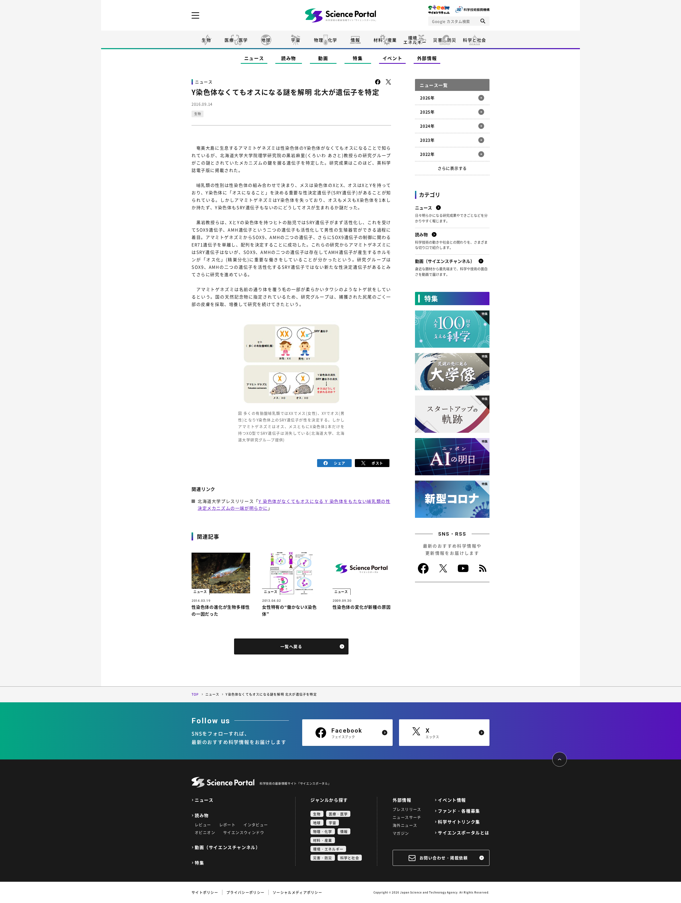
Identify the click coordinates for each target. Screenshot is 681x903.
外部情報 (427, 58)
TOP (195, 694)
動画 (323, 58)
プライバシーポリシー (245, 892)
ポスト (377, 462)
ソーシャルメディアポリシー (297, 892)
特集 (358, 58)
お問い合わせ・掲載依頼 (444, 858)
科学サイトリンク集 (459, 822)
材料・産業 (385, 40)
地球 (266, 40)
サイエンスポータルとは (463, 833)
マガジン (401, 833)
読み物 (288, 58)
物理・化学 (325, 40)
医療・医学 (236, 40)
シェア (339, 462)
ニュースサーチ (407, 817)
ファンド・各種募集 (459, 811)
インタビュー (255, 824)
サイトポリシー (205, 892)
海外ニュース (405, 825)
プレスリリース (407, 809)
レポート (227, 824)
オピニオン (205, 832)
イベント (392, 58)
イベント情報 (452, 800)
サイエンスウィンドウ (243, 832)
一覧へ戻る (291, 646)
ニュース (254, 58)
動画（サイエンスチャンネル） (227, 847)
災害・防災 (444, 40)
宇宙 (295, 40)
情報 (355, 40)
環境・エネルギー (328, 848)
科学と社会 (474, 40)
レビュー (203, 824)
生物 (206, 40)
